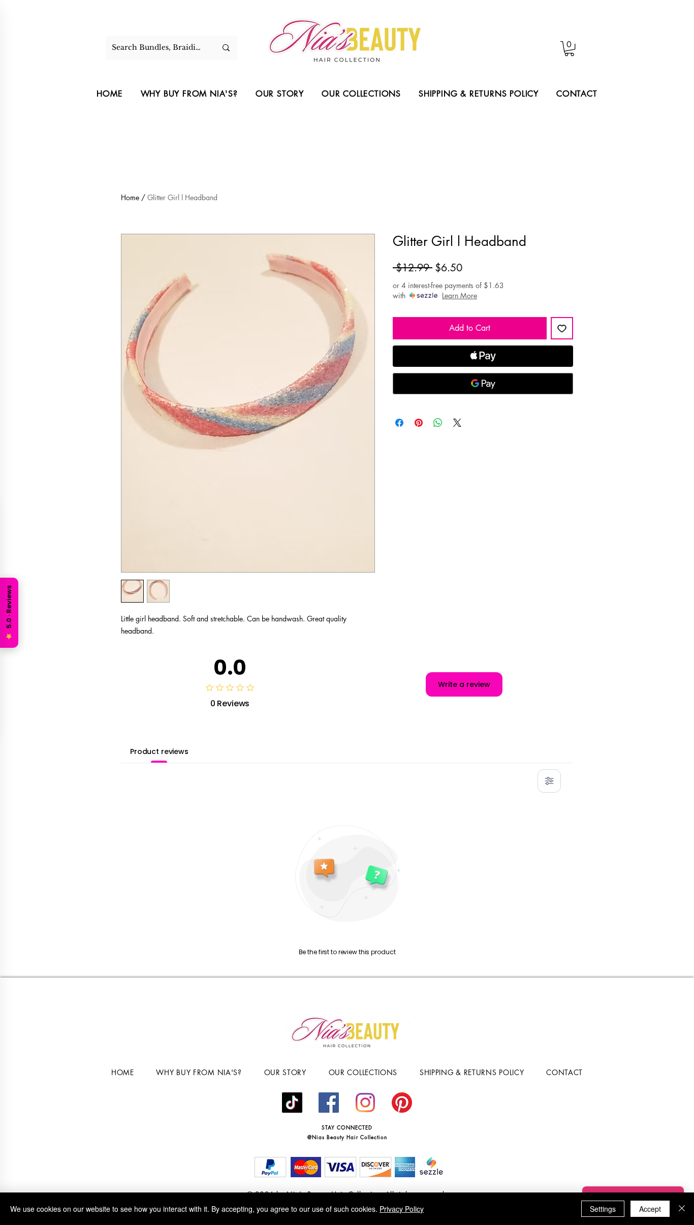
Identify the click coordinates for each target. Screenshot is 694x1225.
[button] (569, 48)
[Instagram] (365, 1102)
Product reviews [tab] (159, 751)
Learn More (459, 295)
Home (130, 197)
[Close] (682, 1209)
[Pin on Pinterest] (419, 423)
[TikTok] (292, 1102)
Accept (650, 1209)
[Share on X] (457, 423)
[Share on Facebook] (399, 423)
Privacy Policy (402, 1209)
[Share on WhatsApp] (438, 423)
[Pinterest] (402, 1102)
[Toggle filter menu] (549, 781)
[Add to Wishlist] (562, 328)
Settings (603, 1209)
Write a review (464, 684)
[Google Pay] (483, 383)
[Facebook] (329, 1102)
